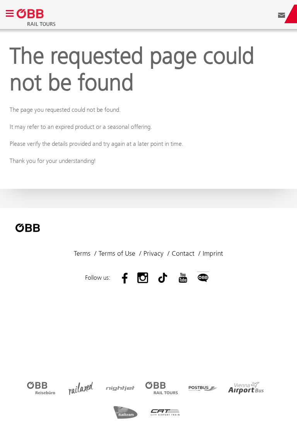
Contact (183, 253)
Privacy (153, 253)
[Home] (116, 13)
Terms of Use (117, 253)
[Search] (270, 14)
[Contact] (281, 14)
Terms (82, 253)
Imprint (213, 253)
